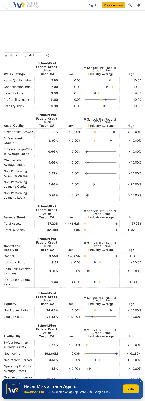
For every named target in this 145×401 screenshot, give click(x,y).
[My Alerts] (138, 5)
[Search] (130, 5)
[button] (12, 55)
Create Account (113, 5)
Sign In (93, 5)
